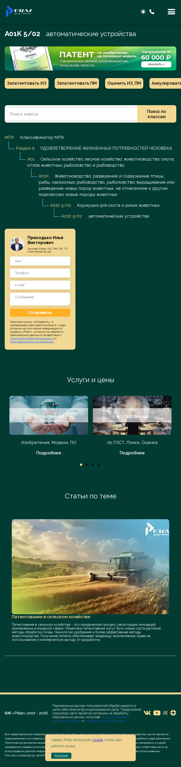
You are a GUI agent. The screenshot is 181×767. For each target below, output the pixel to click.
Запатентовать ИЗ (26, 83)
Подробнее (48, 452)
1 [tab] (81, 465)
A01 (31, 159)
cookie (97, 740)
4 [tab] (99, 465)
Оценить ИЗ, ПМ (124, 83)
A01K (44, 176)
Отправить (40, 312)
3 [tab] (93, 465)
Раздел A (25, 148)
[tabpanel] (48, 426)
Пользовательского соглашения (105, 721)
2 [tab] (87, 465)
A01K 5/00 (60, 205)
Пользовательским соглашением (31, 341)
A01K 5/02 (71, 216)
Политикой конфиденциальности (32, 338)
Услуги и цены (90, 380)
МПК (9, 137)
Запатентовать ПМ (77, 83)
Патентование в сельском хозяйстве (51, 616)
